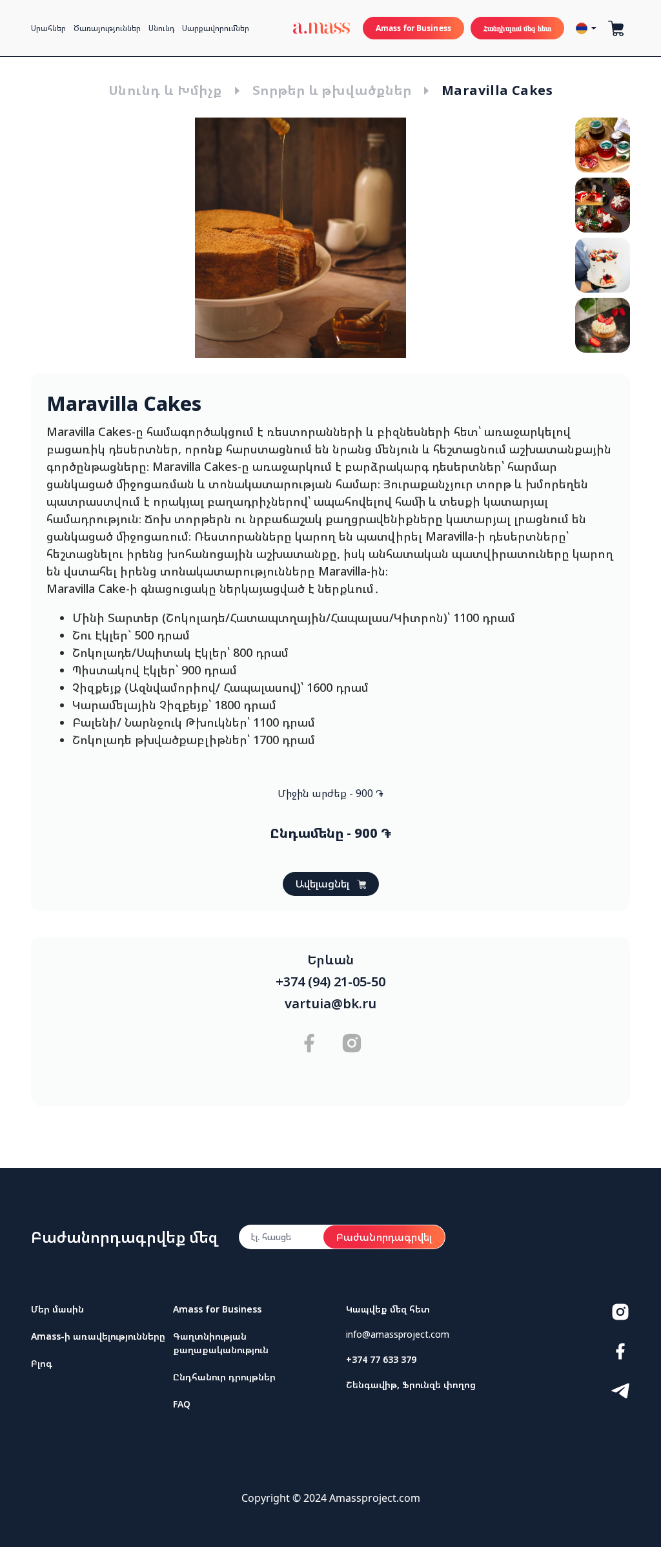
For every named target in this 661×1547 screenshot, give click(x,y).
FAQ (181, 1404)
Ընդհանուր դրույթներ (224, 1377)
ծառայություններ (107, 28)
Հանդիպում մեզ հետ (517, 28)
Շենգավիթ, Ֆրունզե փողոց (411, 1384)
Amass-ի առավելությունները (98, 1336)
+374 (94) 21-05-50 (330, 982)
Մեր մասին (57, 1309)
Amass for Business (413, 28)
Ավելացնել (322, 884)
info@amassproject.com (397, 1334)
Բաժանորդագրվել (384, 1237)
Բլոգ (41, 1363)
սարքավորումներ (215, 28)
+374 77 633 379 (381, 1359)
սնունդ (161, 28)
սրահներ (48, 28)
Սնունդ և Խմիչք (165, 90)
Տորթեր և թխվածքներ (331, 90)
